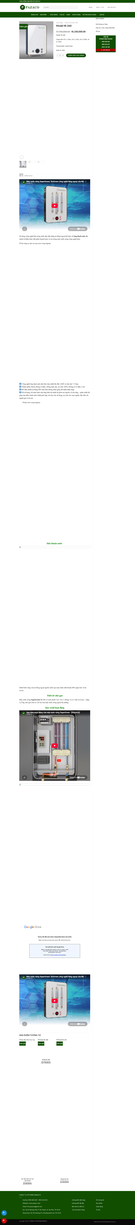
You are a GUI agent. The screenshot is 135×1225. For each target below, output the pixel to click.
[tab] (21, 176)
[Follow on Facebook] (111, 1)
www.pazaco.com (34, 1203)
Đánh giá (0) (28, 175)
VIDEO (68, 14)
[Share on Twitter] (61, 62)
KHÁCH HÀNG (76, 14)
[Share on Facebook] (57, 62)
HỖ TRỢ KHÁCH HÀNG (89, 14)
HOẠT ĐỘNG (54, 14)
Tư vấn (98, 1210)
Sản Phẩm (43, 14)
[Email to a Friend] (64, 62)
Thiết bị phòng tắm (71, 23)
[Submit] (76, 7)
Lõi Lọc (98, 31)
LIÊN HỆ (102, 14)
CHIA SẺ (62, 14)
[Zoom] (22, 157)
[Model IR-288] (46, 1048)
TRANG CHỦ (34, 14)
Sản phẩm (99, 1203)
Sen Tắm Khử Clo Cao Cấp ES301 (27, 1179)
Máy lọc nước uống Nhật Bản (105, 28)
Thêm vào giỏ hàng (76, 55)
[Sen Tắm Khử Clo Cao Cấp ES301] (27, 1108)
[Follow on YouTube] (114, 1)
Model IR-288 (46, 1059)
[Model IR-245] (64, 1108)
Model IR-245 (64, 1179)
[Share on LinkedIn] (71, 62)
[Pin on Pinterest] (67, 62)
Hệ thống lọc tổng (101, 24)
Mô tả (21, 175)
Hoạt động (99, 1206)
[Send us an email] (113, 1)
